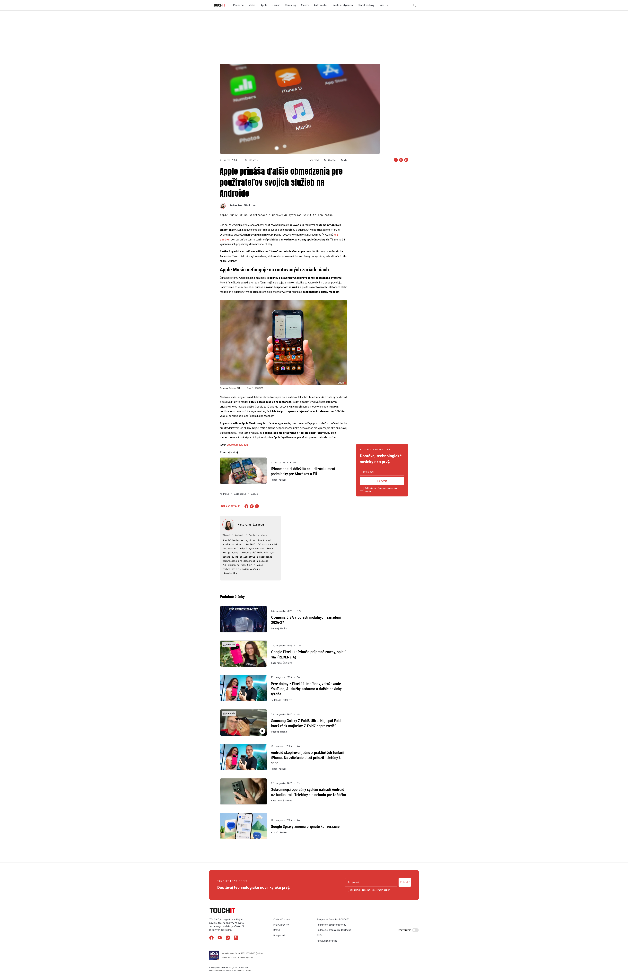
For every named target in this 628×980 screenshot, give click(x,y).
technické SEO (217, 971)
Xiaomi (305, 5)
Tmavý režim (405, 930)
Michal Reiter (279, 832)
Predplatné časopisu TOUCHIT (333, 919)
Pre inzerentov (281, 924)
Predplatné (279, 935)
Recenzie (238, 5)
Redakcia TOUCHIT (281, 700)
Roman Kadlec (279, 480)
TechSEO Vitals (244, 971)
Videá (252, 5)
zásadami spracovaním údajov (376, 890)
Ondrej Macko (279, 628)
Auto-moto (320, 5)
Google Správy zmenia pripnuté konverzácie (305, 826)
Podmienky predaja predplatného (334, 930)
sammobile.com (237, 444)
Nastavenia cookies (327, 940)
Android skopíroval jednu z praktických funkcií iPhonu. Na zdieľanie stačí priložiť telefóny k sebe (307, 757)
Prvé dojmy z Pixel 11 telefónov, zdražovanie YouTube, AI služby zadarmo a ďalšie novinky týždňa (306, 689)
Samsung (290, 5)
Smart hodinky (366, 5)
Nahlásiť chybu (229, 506)
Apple (264, 5)
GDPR (320, 935)
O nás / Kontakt (281, 919)
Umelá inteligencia (342, 5)
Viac (382, 5)
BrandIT (277, 930)
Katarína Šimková (242, 205)
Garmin (276, 5)
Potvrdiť (382, 481)
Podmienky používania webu (331, 924)
